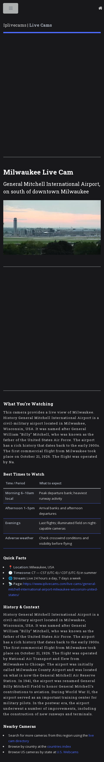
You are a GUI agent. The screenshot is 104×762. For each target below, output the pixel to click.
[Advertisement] (52, 95)
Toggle (11, 9)
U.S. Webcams (68, 752)
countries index (59, 746)
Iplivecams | (27, 25)
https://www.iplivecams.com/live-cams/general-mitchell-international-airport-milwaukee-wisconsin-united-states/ (53, 589)
